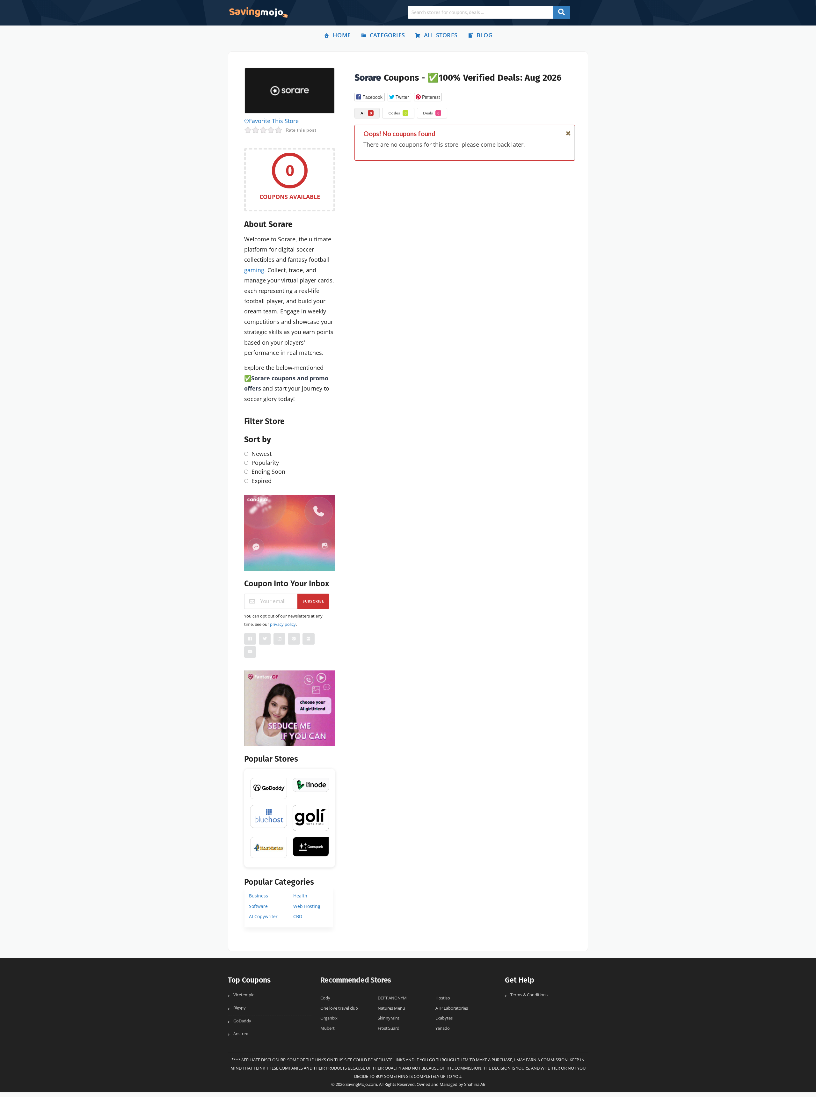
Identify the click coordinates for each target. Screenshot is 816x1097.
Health (300, 896)
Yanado (442, 1028)
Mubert (327, 1028)
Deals (431, 113)
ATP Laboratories (451, 1008)
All (366, 113)
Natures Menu (391, 1008)
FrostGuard (388, 1028)
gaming (254, 270)
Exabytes (444, 1018)
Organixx (329, 1018)
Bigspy (239, 1008)
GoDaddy (242, 1021)
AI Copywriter (263, 916)
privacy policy (283, 624)
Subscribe (313, 601)
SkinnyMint (388, 1018)
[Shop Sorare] (289, 92)
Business (258, 896)
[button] (369, 97)
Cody (325, 998)
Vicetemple (243, 995)
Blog (484, 35)
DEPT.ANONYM (392, 998)
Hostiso (442, 998)
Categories (387, 35)
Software (258, 906)
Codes (397, 113)
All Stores (440, 35)
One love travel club (339, 1008)
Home (342, 35)
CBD (297, 916)
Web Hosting (306, 906)
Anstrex (240, 1033)
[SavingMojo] (258, 12)
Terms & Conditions (529, 995)
